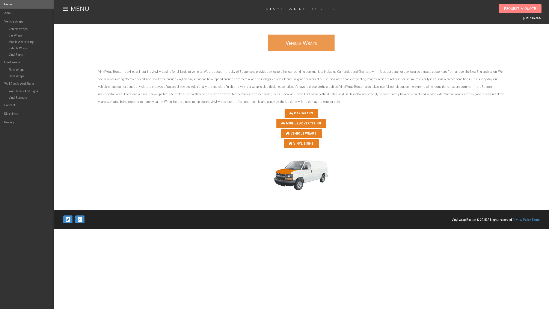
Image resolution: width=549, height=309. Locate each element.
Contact (9, 105)
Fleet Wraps (12, 62)
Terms (536, 219)
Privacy (9, 122)
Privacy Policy (522, 219)
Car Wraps (16, 35)
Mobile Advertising (21, 42)
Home (8, 4)
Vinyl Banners (18, 97)
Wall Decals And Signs (19, 83)
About (8, 13)
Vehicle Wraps (13, 21)
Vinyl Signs (16, 54)
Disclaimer (11, 113)
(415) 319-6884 (532, 18)
